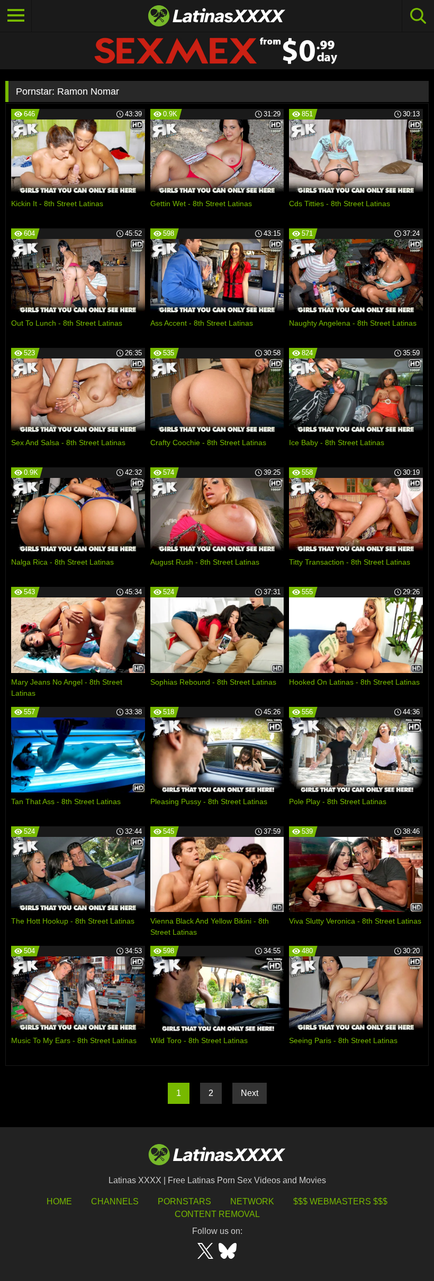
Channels (115, 1201)
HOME (59, 1201)
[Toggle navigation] (16, 16)
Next (249, 1093)
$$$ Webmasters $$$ (340, 1201)
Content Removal (217, 1214)
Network (252, 1201)
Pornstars (184, 1201)
